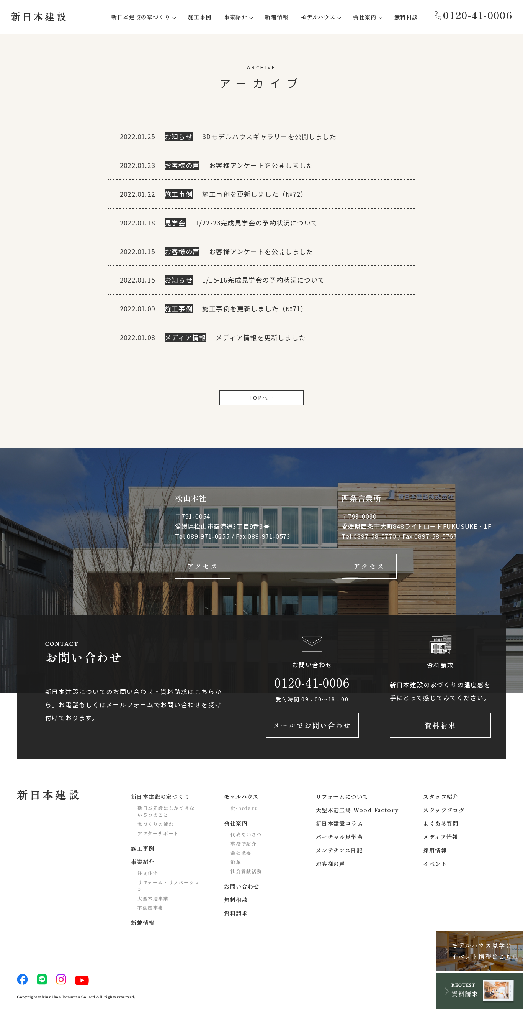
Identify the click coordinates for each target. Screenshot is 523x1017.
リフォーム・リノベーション (168, 885)
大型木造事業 (153, 898)
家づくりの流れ (155, 824)
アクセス (202, 566)
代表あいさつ (246, 834)
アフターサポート (158, 833)
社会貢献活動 (246, 871)
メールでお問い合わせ (312, 725)
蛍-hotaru (244, 808)
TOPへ (258, 398)
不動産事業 (150, 907)
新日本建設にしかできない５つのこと (166, 811)
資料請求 (440, 725)
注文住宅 (147, 873)
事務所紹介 (243, 843)
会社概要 (240, 852)
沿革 (235, 862)
